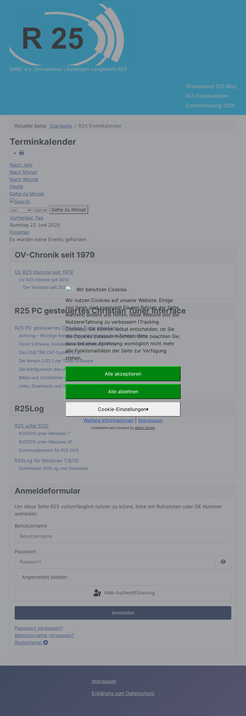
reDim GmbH (145, 428)
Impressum (150, 420)
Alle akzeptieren (123, 374)
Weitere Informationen (108, 420)
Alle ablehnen (123, 391)
